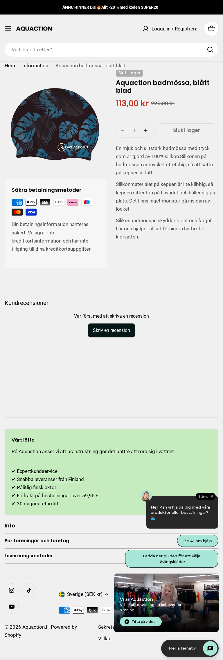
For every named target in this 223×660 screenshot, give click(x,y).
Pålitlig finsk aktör (36, 487)
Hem (10, 65)
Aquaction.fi (35, 627)
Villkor (105, 638)
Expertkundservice (36, 471)
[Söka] (210, 49)
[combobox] (111, 50)
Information (35, 65)
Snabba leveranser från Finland (50, 479)
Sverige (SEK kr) (84, 594)
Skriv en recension (111, 330)
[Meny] (8, 28)
